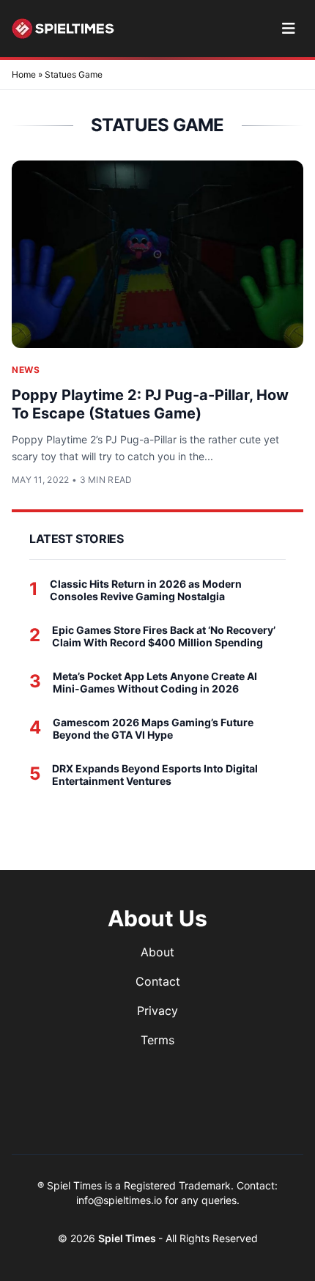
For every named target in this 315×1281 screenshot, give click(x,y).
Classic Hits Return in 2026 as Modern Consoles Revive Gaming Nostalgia (146, 590)
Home (24, 74)
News (26, 369)
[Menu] (288, 28)
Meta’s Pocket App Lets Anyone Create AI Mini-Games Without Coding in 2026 (155, 682)
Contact (158, 981)
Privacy (157, 1010)
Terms (157, 1040)
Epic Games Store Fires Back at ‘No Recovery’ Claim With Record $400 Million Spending (163, 636)
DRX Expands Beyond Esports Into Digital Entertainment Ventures (155, 775)
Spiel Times (128, 1238)
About (157, 952)
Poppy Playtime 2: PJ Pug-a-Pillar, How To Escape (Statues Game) (150, 404)
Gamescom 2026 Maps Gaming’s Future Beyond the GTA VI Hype (153, 729)
